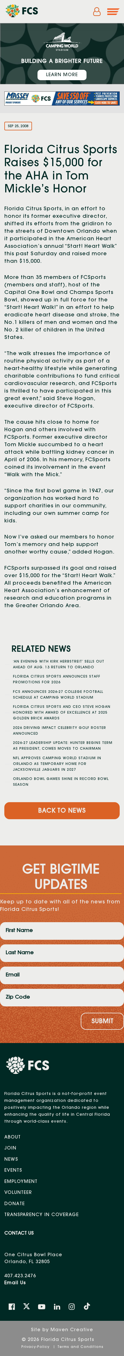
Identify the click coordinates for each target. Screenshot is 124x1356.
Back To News (62, 811)
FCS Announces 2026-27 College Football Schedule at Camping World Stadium (58, 694)
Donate (14, 1204)
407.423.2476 (20, 1276)
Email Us (15, 1283)
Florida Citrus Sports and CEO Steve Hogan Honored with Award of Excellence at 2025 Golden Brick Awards (61, 712)
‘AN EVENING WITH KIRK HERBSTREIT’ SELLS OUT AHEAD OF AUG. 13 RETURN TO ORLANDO (58, 664)
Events (13, 1170)
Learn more (62, 75)
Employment (20, 1181)
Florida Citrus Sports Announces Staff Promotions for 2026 (56, 679)
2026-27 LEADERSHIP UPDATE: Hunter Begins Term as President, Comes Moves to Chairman (62, 746)
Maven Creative (71, 1330)
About (12, 1137)
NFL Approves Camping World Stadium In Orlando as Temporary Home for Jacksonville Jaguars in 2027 (57, 764)
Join (10, 1148)
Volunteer (18, 1192)
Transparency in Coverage (41, 1215)
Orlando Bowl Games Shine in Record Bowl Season (61, 782)
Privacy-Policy (36, 1347)
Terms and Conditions (80, 1347)
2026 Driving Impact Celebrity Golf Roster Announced (59, 731)
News (11, 1159)
